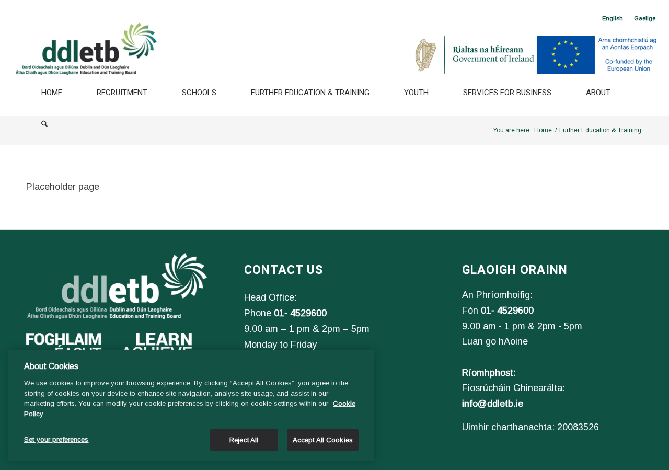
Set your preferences (56, 439)
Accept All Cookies (323, 440)
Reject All (243, 440)
